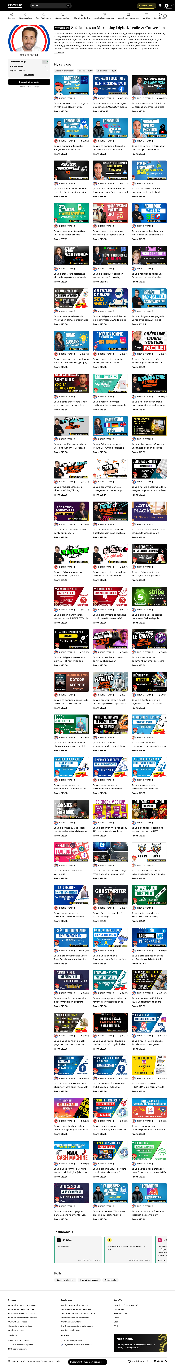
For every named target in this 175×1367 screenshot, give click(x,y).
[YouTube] (158, 1361)
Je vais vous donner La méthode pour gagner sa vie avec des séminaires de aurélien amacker (70, 790)
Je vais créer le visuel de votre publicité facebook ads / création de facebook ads (109, 1172)
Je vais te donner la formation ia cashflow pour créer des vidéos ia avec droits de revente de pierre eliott (109, 151)
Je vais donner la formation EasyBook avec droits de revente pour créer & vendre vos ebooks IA (70, 151)
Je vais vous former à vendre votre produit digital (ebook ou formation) (71, 1172)
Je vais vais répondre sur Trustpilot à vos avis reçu (145, 915)
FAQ (116, 1326)
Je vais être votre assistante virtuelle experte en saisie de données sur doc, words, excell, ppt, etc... (71, 279)
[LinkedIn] (155, 1361)
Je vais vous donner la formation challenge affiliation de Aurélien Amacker (149, 746)
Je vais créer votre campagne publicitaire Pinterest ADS (109, 617)
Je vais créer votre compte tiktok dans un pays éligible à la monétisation (109, 533)
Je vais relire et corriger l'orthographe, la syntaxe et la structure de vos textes (109, 405)
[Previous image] (96, 85)
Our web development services (22, 1317)
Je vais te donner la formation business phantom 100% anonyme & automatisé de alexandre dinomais (148, 151)
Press (116, 1317)
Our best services (16, 1330)
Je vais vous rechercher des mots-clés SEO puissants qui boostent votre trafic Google (148, 234)
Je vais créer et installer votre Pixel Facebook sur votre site (70, 957)
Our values (119, 1309)
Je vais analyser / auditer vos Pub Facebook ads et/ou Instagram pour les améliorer (109, 1087)
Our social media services (20, 1326)
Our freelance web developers (75, 1317)
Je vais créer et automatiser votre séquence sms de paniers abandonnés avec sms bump (71, 236)
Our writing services (17, 1322)
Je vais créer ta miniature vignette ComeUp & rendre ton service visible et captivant (149, 703)
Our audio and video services (21, 1313)
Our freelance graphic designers (76, 1309)
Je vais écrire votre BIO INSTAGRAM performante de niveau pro (148, 1087)
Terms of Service (39, 1361)
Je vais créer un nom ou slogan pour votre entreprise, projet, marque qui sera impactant (71, 362)
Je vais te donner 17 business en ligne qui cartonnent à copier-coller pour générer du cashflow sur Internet (109, 1216)
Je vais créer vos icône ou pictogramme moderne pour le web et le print (109, 490)
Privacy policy (55, 1361)
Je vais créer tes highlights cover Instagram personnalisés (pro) (71, 1129)
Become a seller (146, 6)
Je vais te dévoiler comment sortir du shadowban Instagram (109, 661)
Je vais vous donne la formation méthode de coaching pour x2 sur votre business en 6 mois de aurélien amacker (149, 792)
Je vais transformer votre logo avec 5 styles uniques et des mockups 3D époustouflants (109, 874)
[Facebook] (165, 1361)
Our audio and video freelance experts (79, 1313)
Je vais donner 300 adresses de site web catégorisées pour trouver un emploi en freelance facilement (71, 833)
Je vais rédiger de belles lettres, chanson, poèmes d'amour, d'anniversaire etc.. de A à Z (148, 577)
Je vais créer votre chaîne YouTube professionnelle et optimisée (147, 362)
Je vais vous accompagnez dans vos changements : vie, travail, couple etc (70, 1215)
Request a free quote (29, 82)
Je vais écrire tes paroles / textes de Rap (107, 915)
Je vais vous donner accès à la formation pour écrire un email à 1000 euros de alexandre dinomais (110, 193)
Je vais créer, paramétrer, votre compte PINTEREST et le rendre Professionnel (71, 618)
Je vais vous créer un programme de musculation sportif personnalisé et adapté (110, 746)
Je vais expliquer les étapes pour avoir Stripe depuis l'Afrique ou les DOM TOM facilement (147, 620)
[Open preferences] (160, 5)
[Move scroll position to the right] (165, 16)
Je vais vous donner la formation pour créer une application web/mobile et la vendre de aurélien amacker (109, 790)
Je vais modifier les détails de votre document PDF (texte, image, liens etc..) (70, 448)
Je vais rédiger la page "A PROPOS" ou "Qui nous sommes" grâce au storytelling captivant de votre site (71, 577)
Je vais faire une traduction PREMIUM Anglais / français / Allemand (109, 448)
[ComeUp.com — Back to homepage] (15, 6)
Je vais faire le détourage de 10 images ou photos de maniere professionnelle (149, 490)
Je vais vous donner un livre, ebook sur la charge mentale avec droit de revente (70, 746)
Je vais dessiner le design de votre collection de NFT (147, 829)
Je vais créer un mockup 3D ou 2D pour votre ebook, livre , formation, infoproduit (110, 831)
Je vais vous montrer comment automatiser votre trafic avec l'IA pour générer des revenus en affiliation (148, 662)
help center (133, 1347)
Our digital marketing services (22, 1305)
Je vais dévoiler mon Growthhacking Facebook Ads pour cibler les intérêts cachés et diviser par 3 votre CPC (110, 1131)
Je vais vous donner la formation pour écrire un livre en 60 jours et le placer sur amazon (109, 960)
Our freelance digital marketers (75, 1305)
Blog (116, 1322)
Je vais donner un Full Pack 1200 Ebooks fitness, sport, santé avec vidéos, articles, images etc (147, 1003)
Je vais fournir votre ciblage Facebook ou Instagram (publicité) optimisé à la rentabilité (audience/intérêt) (148, 1046)
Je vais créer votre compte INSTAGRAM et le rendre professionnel (108, 362)
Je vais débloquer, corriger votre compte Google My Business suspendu (108, 277)
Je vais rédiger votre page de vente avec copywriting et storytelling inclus (148, 320)
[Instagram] (162, 1361)
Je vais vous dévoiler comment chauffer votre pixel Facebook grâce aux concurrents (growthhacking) (71, 1088)
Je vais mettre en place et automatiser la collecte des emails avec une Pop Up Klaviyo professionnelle (147, 193)
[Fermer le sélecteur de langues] (104, 1362)
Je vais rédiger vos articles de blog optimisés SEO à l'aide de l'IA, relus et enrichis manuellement (109, 321)
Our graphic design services (21, 1309)
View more (29, 75)
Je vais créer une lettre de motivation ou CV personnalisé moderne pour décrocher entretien (71, 321)
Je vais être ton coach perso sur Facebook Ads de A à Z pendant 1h (147, 959)
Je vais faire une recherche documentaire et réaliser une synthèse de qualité (148, 405)
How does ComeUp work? (126, 1305)
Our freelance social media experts (77, 1326)
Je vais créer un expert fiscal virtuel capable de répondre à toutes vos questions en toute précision (109, 705)
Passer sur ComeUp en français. (86, 1362)
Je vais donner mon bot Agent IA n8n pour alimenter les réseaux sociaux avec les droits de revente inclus (71, 108)
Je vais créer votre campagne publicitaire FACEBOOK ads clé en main (110, 107)
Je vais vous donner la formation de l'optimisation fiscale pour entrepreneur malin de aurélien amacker (69, 918)
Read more (59, 53)
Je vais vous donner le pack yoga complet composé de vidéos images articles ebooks (70, 1044)
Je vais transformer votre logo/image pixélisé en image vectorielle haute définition (148, 874)
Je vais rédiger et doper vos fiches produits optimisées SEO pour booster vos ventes (148, 277)
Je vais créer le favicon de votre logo (68, 872)
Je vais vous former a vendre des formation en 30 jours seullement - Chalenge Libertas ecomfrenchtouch (70, 1003)
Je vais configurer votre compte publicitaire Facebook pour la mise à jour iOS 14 (149, 1129)
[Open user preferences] (171, 5)
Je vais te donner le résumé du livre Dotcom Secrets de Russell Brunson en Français (71, 703)
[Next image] (124, 85)
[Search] (68, 6)
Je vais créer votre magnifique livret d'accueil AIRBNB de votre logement (110, 575)
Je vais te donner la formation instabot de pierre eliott (148, 1213)
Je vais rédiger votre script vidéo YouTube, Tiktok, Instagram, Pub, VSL (69, 490)
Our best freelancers (70, 1330)
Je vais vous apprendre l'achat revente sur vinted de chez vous (110, 1002)
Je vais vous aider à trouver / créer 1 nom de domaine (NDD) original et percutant (149, 1172)
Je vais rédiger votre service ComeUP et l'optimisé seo (69, 659)
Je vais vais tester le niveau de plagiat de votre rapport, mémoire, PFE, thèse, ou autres (148, 534)
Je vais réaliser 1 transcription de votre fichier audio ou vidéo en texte (71, 192)
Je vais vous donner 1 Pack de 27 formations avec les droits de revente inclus (148, 107)
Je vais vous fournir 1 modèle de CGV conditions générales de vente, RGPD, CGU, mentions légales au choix (109, 1046)
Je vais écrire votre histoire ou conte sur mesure (70, 531)
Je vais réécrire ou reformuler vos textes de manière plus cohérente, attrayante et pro (148, 448)
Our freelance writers (71, 1322)
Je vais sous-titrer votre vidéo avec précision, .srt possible (70, 403)
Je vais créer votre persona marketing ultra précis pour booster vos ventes (108, 234)
